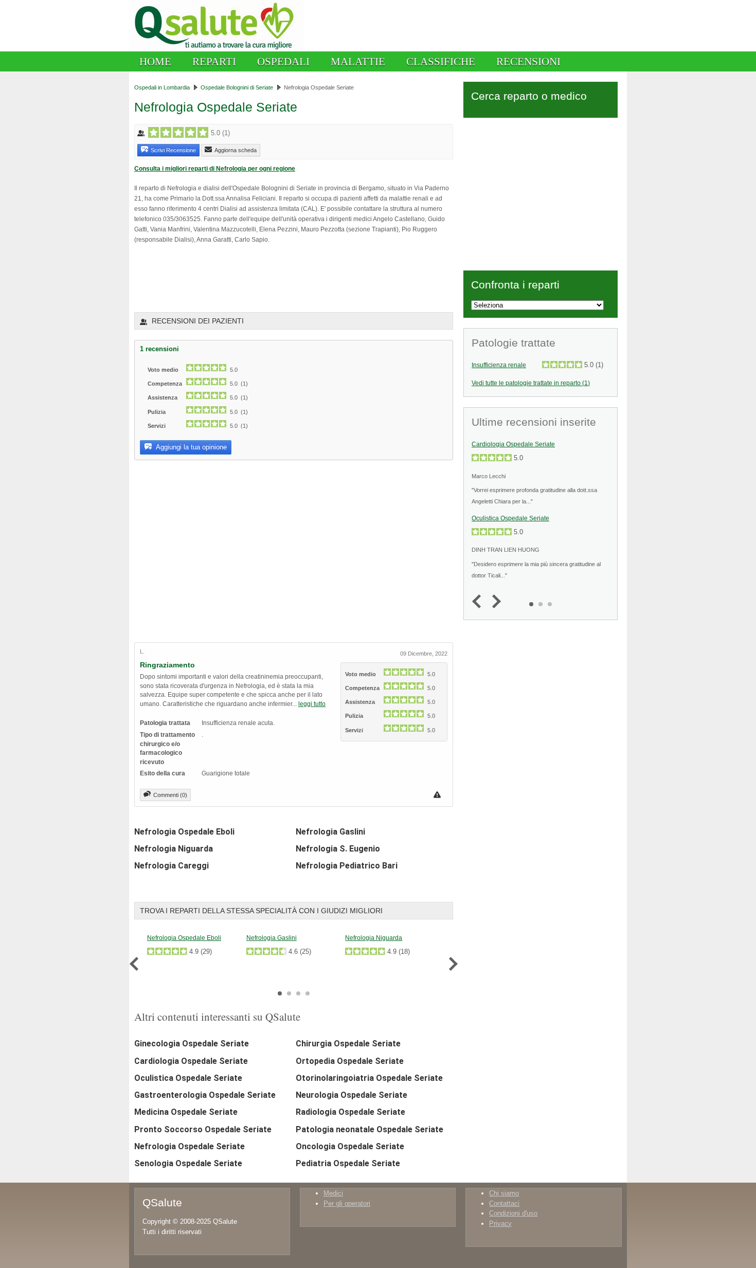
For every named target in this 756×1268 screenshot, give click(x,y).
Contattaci (504, 1203)
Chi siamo (504, 1193)
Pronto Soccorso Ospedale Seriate (203, 1129)
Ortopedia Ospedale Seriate (350, 1061)
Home (155, 61)
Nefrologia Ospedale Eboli (184, 832)
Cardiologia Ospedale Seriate (191, 1061)
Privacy (500, 1223)
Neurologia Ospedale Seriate (351, 1095)
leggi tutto (312, 703)
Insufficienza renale (499, 365)
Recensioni (528, 61)
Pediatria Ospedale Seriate (348, 1163)
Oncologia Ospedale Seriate (350, 1146)
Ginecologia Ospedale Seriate (191, 1043)
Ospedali (283, 61)
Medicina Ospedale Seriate (186, 1112)
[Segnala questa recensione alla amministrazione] (438, 795)
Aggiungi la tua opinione (190, 447)
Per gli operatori (346, 1203)
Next (451, 964)
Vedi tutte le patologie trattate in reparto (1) (531, 382)
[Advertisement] (254, 277)
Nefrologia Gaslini (330, 832)
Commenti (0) (170, 795)
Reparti (214, 61)
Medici (333, 1193)
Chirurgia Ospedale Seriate (348, 1043)
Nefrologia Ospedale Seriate (189, 1146)
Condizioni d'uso (513, 1213)
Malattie (358, 61)
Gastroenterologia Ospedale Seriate (205, 1095)
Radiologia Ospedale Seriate (350, 1112)
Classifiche (440, 61)
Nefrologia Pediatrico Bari (347, 866)
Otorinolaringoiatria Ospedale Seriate (369, 1078)
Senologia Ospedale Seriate (188, 1163)
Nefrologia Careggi (171, 866)
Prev (136, 964)
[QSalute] (216, 49)
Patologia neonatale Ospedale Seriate (369, 1129)
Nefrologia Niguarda (173, 849)
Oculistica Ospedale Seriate (188, 1078)
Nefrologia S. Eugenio (338, 849)
